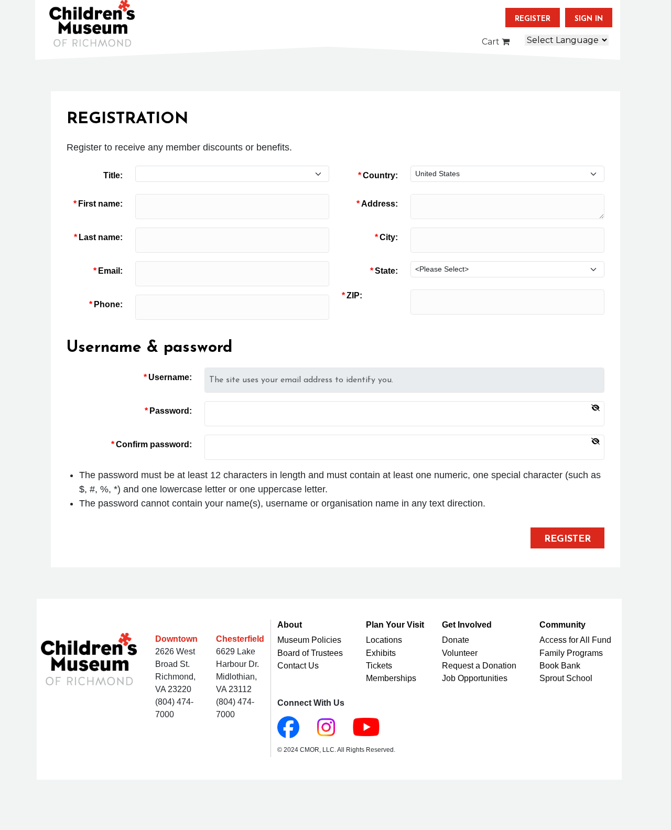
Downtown (176, 638)
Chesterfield (240, 638)
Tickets (379, 665)
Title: (113, 175)
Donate (455, 639)
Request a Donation (479, 665)
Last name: (101, 237)
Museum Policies (309, 639)
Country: (380, 175)
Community (562, 624)
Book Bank (559, 665)
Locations (384, 639)
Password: (170, 410)
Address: (379, 203)
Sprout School (565, 678)
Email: (110, 270)
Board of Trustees (310, 653)
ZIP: (354, 295)
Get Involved (467, 624)
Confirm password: (154, 444)
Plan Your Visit (395, 624)
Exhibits (381, 653)
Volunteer (460, 653)
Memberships (391, 678)
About (289, 624)
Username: (170, 377)
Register (532, 19)
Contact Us (298, 665)
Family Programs (571, 653)
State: (386, 270)
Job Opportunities (474, 678)
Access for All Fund (575, 639)
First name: (100, 203)
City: (389, 237)
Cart (492, 42)
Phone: (108, 304)
